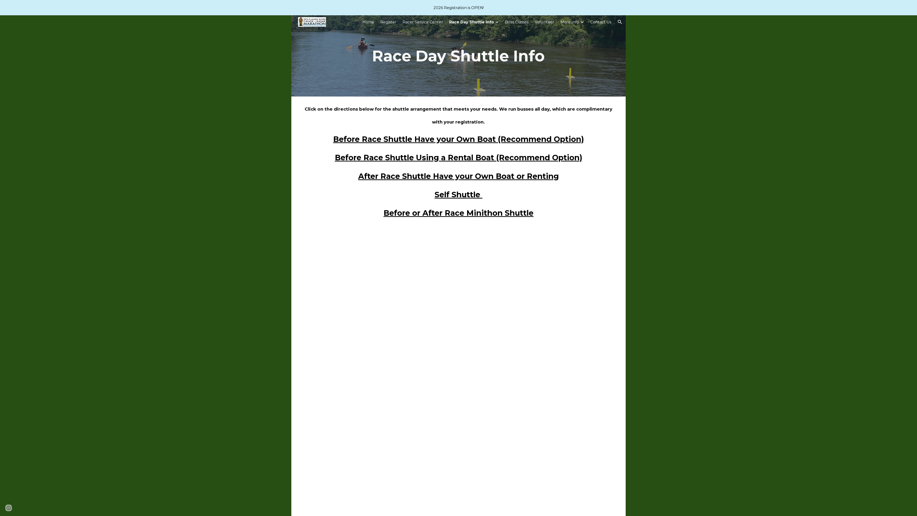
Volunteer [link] (544, 22)
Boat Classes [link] (516, 22)
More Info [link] (569, 22)
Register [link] (388, 22)
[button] (620, 22)
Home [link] (368, 22)
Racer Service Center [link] (423, 22)
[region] (458, 7)
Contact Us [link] (600, 22)
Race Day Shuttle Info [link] (471, 22)
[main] (458, 56)
